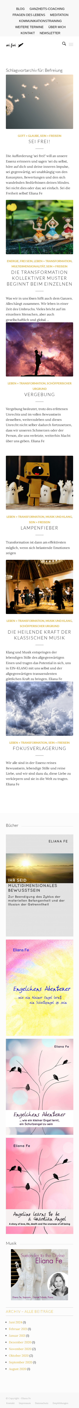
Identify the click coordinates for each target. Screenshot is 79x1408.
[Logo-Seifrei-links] (33, 44)
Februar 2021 (18, 1329)
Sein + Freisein (50, 135)
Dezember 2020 (20, 1342)
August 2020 (17, 1369)
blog (20, 9)
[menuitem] (20, 9)
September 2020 (20, 1362)
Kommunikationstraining (40, 21)
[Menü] (71, 44)
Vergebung (39, 394)
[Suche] (62, 44)
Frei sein (26, 261)
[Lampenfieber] (39, 483)
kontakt (28, 33)
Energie (13, 261)
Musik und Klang (59, 516)
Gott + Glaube (28, 135)
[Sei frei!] (39, 102)
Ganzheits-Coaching (47, 9)
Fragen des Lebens (29, 15)
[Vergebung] (39, 349)
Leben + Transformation (53, 261)
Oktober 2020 (19, 1355)
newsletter (50, 33)
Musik (11, 1243)
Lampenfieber (39, 528)
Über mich (57, 27)
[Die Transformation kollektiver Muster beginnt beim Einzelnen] (39, 227)
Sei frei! (39, 141)
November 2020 (20, 1349)
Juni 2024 (15, 1322)
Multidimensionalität (28, 266)
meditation (59, 15)
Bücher (12, 825)
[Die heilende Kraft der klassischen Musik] (39, 587)
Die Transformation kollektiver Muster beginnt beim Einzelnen (40, 278)
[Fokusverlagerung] (39, 708)
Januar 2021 (17, 1335)
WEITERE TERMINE (29, 27)
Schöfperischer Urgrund (39, 626)
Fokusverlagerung (39, 748)
